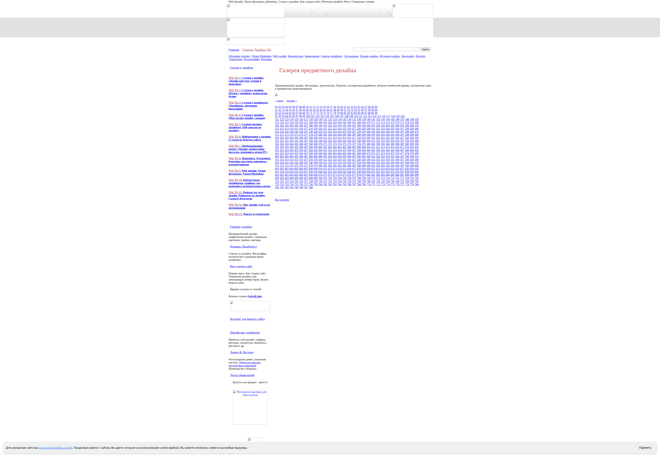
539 (412, 159)
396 (301, 147)
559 (364, 162)
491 (325, 156)
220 (320, 128)
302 (282, 137)
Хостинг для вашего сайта (247, 319)
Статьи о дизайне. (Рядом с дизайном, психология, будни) (248, 93)
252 (330, 131)
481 (277, 156)
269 (412, 131)
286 (349, 134)
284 (340, 134)
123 (287, 119)
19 (338, 106)
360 (417, 140)
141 (373, 119)
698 (311, 178)
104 (327, 116)
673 (335, 175)
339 (316, 140)
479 (412, 153)
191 (325, 125)
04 (286, 106)
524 (339, 159)
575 (296, 165)
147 (402, 119)
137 (354, 119)
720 (416, 178)
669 (316, 175)
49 (338, 110)
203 (383, 125)
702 (330, 178)
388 (407, 144)
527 (354, 159)
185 (296, 125)
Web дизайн (280, 56)
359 (412, 140)
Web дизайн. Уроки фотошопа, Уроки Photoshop (247, 172)
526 (349, 159)
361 (277, 144)
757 (306, 184)
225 (344, 128)
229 (363, 128)
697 (306, 178)
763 (335, 184)
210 (417, 125)
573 (287, 165)
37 (297, 110)
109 (351, 116)
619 (363, 168)
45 (324, 110)
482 (282, 156)
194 (340, 125)
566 (397, 162)
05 (290, 106)
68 (300, 113)
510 (417, 156)
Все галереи (282, 199)
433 (335, 150)
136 (349, 119)
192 (330, 125)
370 (320, 144)
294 (388, 134)
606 (301, 168)
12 (314, 106)
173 (383, 122)
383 (383, 144)
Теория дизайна (369, 56)
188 (311, 125)
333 (287, 140)
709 (364, 178)
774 (388, 184)
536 (397, 159)
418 (407, 147)
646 (349, 171)
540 (416, 159)
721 (277, 181)
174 (388, 122)
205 (392, 125)
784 (291, 187)
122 (282, 119)
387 (402, 144)
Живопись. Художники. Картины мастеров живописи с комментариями (250, 161)
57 (365, 110)
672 (330, 175)
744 (388, 181)
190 (320, 125)
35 (290, 110)
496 (349, 156)
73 (317, 113)
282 (330, 134)
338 (311, 140)
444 (388, 150)
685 (392, 175)
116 (384, 116)
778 (407, 184)
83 (352, 113)
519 (315, 159)
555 (344, 162)
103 (322, 116)
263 (383, 131)
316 (349, 137)
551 (325, 162)
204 (388, 125)
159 (316, 122)
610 (320, 168)
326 (397, 137)
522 (330, 159)
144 (388, 119)
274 (291, 134)
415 (392, 147)
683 (383, 175)
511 (277, 159)
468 (359, 153)
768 (359, 184)
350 (368, 140)
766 (349, 184)
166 (349, 122)
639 (316, 171)
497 (354, 156)
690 (417, 175)
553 (335, 162)
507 (402, 156)
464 (340, 153)
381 (373, 144)
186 (301, 125)
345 (344, 140)
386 (397, 144)
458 (311, 153)
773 (383, 184)
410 (368, 147)
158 (311, 122)
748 (407, 181)
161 (325, 122)
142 (378, 119)
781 (277, 187)
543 (287, 162)
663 (287, 175)
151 (277, 122)
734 (340, 181)
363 (287, 144)
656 (397, 171)
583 (335, 165)
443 (383, 150)
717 (402, 178)
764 (340, 184)
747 (402, 181)
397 (306, 147)
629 (412, 168)
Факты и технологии (249, 214)
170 (368, 122)
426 (301, 150)
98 (300, 116)
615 (344, 168)
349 (364, 140)
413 (383, 147)
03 (283, 106)
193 (335, 125)
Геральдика (236, 59)
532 (378, 159)
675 (344, 175)
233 (383, 128)
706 (349, 178)
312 (330, 137)
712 (378, 178)
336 (301, 140)
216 (301, 128)
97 (297, 116)
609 (316, 168)
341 (325, 140)
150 (417, 119)
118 (393, 116)
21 (345, 106)
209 (412, 125)
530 (368, 159)
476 (397, 153)
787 (306, 187)
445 (392, 150)
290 (368, 134)
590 (368, 165)
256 (349, 131)
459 (316, 153)
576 (301, 165)
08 (300, 106)
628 (407, 168)
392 (282, 147)
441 (373, 150)
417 (402, 147)
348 (359, 140)
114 (374, 116)
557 (354, 162)
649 (364, 171)
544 (291, 162)
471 (373, 153)
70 (307, 113)
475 (392, 153)
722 (282, 181)
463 (335, 153)
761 (325, 184)
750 (417, 181)
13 (317, 106)
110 (356, 116)
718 (407, 178)
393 (287, 147)
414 (388, 147)
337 (306, 140)
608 (311, 168)
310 (320, 137)
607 (306, 168)
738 (359, 181)
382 (378, 144)
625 (392, 168)
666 (301, 175)
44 (321, 110)
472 (378, 153)
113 (370, 116)
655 (392, 171)
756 (301, 184)
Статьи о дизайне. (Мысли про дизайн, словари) (247, 117)
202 (378, 125)
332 (282, 140)
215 (296, 128)
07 (297, 106)
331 (277, 140)
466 (349, 153)
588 (359, 165)
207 (402, 125)
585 (344, 165)
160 (320, 122)
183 (287, 125)
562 (378, 162)
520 (320, 159)
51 (345, 110)
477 (402, 153)
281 (325, 134)
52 (348, 110)
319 (363, 137)
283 (335, 134)
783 (287, 187)
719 (412, 178)
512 (282, 159)
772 (378, 184)
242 (282, 131)
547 (306, 162)
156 (301, 122)
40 (307, 110)
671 (325, 175)
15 (324, 106)
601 (277, 168)
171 (373, 122)
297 (402, 134)
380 (368, 144)
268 (407, 131)
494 (340, 156)
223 (335, 128)
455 (296, 153)
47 (331, 110)
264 (388, 131)
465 (344, 153)
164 (340, 122)
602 (282, 168)
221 (325, 128)
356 (397, 140)
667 (306, 175)
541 (277, 162)
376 (349, 144)
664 (291, 175)
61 (276, 113)
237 (402, 128)
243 (287, 131)
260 (368, 131)
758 (311, 184)
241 (277, 131)
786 (301, 187)
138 (359, 119)
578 (311, 165)
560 (368, 162)
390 (417, 144)
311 (325, 137)
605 (296, 168)
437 (354, 150)
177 (402, 122)
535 (392, 159)
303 (287, 137)
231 (373, 128)
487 (306, 156)
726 (301, 181)
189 (316, 125)
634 (291, 171)
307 (306, 137)
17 (331, 106)
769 (364, 184)
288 (359, 134)
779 (412, 184)
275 (296, 134)
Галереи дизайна (241, 226)
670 (320, 175)
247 (306, 131)
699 (316, 178)
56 (362, 110)
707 (354, 178)
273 (287, 134)
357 (402, 140)
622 (378, 168)
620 (368, 168)
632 (282, 171)
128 (311, 119)
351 (373, 140)
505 (392, 156)
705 (344, 178)
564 (388, 162)
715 (392, 178)
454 (291, 153)
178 (407, 122)
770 (368, 184)
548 (311, 162)
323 (383, 137)
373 (335, 144)
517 (306, 159)
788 (311, 187)
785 (296, 187)
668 (311, 175)
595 (392, 165)
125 (296, 119)
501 (373, 156)
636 (301, 171)
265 (392, 131)
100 (308, 116)
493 (335, 156)
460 (320, 153)
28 (369, 106)
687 (402, 175)
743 (383, 181)
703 (335, 178)
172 (378, 122)
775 (392, 184)
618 (359, 168)
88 (369, 113)
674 (340, 175)
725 (296, 181)
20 (341, 106)
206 (397, 125)
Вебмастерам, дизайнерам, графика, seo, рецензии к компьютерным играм (250, 183)
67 (297, 113)
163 (335, 122)
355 (392, 140)
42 (314, 110)
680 (368, 175)
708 (359, 178)
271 (277, 134)
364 (291, 144)
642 (330, 171)
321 (373, 137)
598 (407, 165)
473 (383, 153)
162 (330, 122)
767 (354, 184)
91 (276, 116)
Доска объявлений (242, 375)
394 (291, 147)
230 (368, 128)
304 (291, 137)
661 (277, 175)
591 (373, 165)
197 (354, 125)
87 (365, 113)
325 (392, 137)
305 (296, 137)
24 (355, 106)
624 (388, 168)
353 (383, 140)
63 (283, 113)
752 (282, 184)
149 (412, 119)
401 (325, 147)
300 (417, 134)
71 (310, 113)
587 (354, 165)
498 (359, 156)
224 (339, 128)
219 (315, 128)
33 (283, 110)
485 (296, 156)
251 (325, 131)
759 (316, 184)
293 (383, 134)
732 (330, 181)
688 (407, 175)
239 (412, 128)
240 (416, 128)
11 (310, 106)
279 (316, 134)
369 (316, 144)
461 (325, 153)
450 (417, 150)
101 (313, 116)
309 (316, 137)
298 (407, 134)
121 (277, 119)
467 (354, 153)
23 (351, 106)
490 (320, 156)
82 (348, 113)
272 (282, 134)
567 (402, 162)
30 (376, 106)
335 (296, 140)
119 (398, 116)
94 (286, 116)
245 (296, 131)
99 (303, 116)
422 (282, 150)
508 (407, 156)
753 (287, 184)
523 (335, 159)
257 (354, 131)
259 (364, 131)
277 (306, 134)
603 (287, 168)
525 (344, 159)
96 (293, 116)
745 (392, 181)
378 (359, 144)
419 (412, 147)
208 (407, 125)
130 (320, 119)
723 (287, 181)
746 (397, 181)
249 (316, 131)
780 (417, 184)
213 (286, 128)
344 (340, 140)
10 (307, 106)
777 (402, 184)
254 (340, 131)
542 (282, 162)
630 (416, 168)
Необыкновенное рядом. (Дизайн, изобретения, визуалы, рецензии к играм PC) (248, 149)
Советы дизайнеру (332, 56)
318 (359, 137)
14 (321, 106)
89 (372, 113)
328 (407, 137)
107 (342, 116)
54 (355, 110)
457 (306, 153)
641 (325, 171)
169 (364, 122)
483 (287, 156)
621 (373, 168)
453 (287, 153)
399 (316, 147)
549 (316, 162)
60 (376, 110)
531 (373, 159)
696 (301, 178)
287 (354, 134)
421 (277, 150)
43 (317, 110)
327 (402, 137)
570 (417, 162)
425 (296, 150)
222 (330, 128)
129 (316, 119)
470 (368, 153)
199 (364, 125)
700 (320, 178)
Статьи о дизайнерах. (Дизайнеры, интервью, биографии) (248, 105)
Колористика (295, 56)
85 (359, 113)
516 (301, 159)
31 (276, 110)
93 (283, 116)
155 (296, 122)
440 (368, 150)
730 (320, 181)
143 (383, 119)
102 (318, 116)
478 (407, 153)
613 (335, 168)
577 (306, 165)
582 (330, 165)
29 (372, 106)
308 (311, 137)
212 (282, 128)
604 (291, 168)
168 (359, 122)
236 (397, 128)
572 (282, 165)
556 (349, 162)
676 (349, 175)
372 (330, 144)
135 (344, 119)
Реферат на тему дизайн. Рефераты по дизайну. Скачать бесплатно (247, 195)
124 (291, 119)
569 (412, 162)
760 (320, 184)
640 (320, 171)
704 (340, 178)
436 (349, 150)
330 (416, 137)
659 (412, 171)
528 (359, 159)
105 (332, 116)
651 (373, 171)
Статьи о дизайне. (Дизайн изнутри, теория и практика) (246, 80)
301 (277, 137)
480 (417, 153)
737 (354, 181)
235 (392, 128)
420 (416, 147)
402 (330, 147)
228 (359, 128)
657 (402, 171)
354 (388, 140)
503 (383, 156)
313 (335, 137)
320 (368, 137)
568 (407, 162)
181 (277, 125)
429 (316, 150)
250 (320, 131)
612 (330, 168)
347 (354, 140)
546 (301, 162)
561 (373, 162)
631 (277, 171)
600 (417, 165)
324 (388, 137)
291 (373, 134)
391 (277, 147)
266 (397, 131)
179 (412, 122)
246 (301, 131)
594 (388, 165)
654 (388, 171)
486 (301, 156)
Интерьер (266, 59)
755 (296, 184)
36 (293, 110)
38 (300, 110)
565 (392, 162)
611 (325, 168)
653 (383, 171)
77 (331, 113)
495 (344, 156)
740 (368, 181)
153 (287, 122)
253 (335, 131)
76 (328, 113)
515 (296, 159)
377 (354, 144)
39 (303, 110)
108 (346, 116)
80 (341, 113)
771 (373, 184)
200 (368, 125)
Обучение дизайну (239, 56)
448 (407, 150)
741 (373, 181)
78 (334, 113)
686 (397, 175)
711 (373, 178)
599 (412, 165)
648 (359, 171)
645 (344, 171)
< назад (279, 100)
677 (354, 175)
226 (349, 128)
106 (337, 116)
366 (301, 144)
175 (392, 122)
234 (388, 128)
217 (306, 128)
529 (363, 159)
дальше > (291, 100)
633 (287, 171)
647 (354, 171)
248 (311, 131)
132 (330, 119)
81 (345, 113)
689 (412, 175)
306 (301, 137)
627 (402, 168)
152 (282, 122)
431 (325, 150)
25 (358, 106)
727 (306, 181)
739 (364, 181)
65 (290, 113)
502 (378, 156)
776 (397, 184)
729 (316, 181)
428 (311, 150)
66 (293, 113)
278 (311, 134)
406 (349, 147)
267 (402, 131)
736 (349, 181)
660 (417, 171)
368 (311, 144)
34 (286, 110)
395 (296, 147)
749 (412, 181)
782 (282, 187)
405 (344, 147)
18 (334, 106)
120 (402, 116)
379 (364, 144)
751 (277, 184)
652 (378, 171)
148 (407, 119)
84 (355, 113)
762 (330, 184)
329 (412, 137)
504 (388, 156)
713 (383, 178)
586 (349, 165)
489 (316, 156)
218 (311, 128)
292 (378, 134)
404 (340, 147)
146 (397, 119)
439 (364, 150)
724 (291, 181)
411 (373, 147)
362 (282, 144)
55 (359, 110)
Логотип (420, 56)
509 (412, 156)
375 (344, 144)
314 (339, 137)
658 (407, 171)
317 (354, 137)
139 (364, 119)
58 (369, 110)
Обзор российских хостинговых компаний (245, 364)
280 (320, 134)
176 (397, 122)
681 (373, 175)
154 (291, 122)
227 (354, 128)
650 (368, 171)
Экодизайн (407, 56)
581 (325, 165)
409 (364, 147)
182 (282, 125)
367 (306, 144)
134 (340, 119)
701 (325, 178)
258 (359, 131)
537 (402, 159)
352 (378, 140)
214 (291, 128)
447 (402, 150)
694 (291, 178)
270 (417, 131)
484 (291, 156)
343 (335, 140)
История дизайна (390, 56)
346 (349, 140)
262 (378, 131)
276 (301, 134)
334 (291, 140)
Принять (645, 447)
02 (279, 106)
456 (301, 153)
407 (354, 147)
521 (325, 159)
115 (379, 116)
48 (334, 110)
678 (359, 175)
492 (330, 156)
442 (378, 150)
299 (412, 134)
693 (287, 178)
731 (325, 181)
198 (359, 125)
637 (306, 171)
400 (320, 147)
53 (352, 110)
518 (311, 159)
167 (354, 122)
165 (344, 122)
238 (407, 128)
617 (354, 168)
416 (397, 147)
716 (397, 178)
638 (311, 171)
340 (320, 140)
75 (324, 113)
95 (290, 116)
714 (388, 178)
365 (296, 144)
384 (388, 144)
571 (277, 165)
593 (383, 165)
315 (344, 137)
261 (373, 131)
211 (277, 128)
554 (340, 162)
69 (303, 113)
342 (330, 140)
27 (365, 106)
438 (359, 150)
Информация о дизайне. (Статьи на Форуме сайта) (250, 138)
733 (335, 181)
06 (293, 106)
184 (291, 125)
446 (397, 150)
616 (349, 168)
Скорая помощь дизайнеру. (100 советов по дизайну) (245, 127)
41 (310, 110)
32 (279, 110)
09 (303, 106)
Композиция (312, 56)
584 (340, 165)
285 (344, 134)
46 (328, 110)
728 (311, 181)
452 (282, 153)
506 (397, 156)
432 (330, 150)
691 (277, 178)
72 (314, 113)
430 (320, 150)
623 (383, 168)
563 (383, 162)
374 (340, 144)
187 (306, 125)
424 (291, 150)
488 (311, 156)
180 (417, 122)
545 (296, 162)
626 (397, 168)
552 (330, 162)
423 (287, 150)
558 (359, 162)
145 (392, 119)
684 (388, 175)
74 (321, 113)
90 (376, 113)
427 (306, 150)
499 (364, 156)
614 (339, 168)
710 (368, 178)
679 (364, 175)
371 (325, 144)
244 (291, 131)
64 (286, 113)
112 (365, 116)
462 (330, 153)
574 (291, 165)
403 (335, 147)
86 (362, 113)
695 (296, 178)
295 (392, 134)
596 (397, 165)
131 (325, 119)
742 (378, 181)
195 (344, 125)
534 (388, 159)
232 (378, 128)
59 (372, 110)
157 (306, 122)
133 (335, 119)
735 (344, 181)
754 (291, 184)
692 (282, 178)
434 (340, 150)
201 (373, 125)
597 (402, 165)
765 (344, 184)
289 (364, 134)
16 (327, 106)
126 (301, 119)
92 (279, 116)
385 (392, 144)
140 (368, 119)
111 (360, 116)
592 (378, 165)
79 (338, 113)
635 (296, 171)
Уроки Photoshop (261, 56)
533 (383, 159)
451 (277, 153)
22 (348, 106)
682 (378, 175)
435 (344, 150)
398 (311, 147)
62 (279, 113)
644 (340, 171)
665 (296, 175)
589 (364, 165)
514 (291, 159)
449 (412, 150)
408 (359, 147)
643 (335, 171)
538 (407, 159)
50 (341, 110)
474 (388, 153)
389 (412, 144)
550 (320, 162)
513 (286, 159)
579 (316, 165)
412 (378, 147)
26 (362, 106)
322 (378, 137)
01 (276, 106)
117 (388, 116)
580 (320, 165)
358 (407, 140)
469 (364, 153)
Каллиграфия (252, 59)
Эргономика (351, 56)
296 (397, 134)
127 (306, 119)
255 (344, 131)
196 (349, 125)
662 (282, 175)
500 (368, 156)
